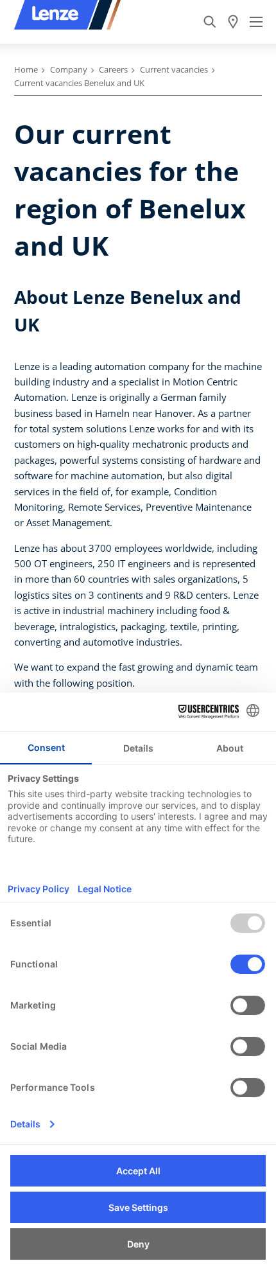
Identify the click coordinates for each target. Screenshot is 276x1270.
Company (68, 69)
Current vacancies (174, 69)
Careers (113, 69)
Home (26, 69)
